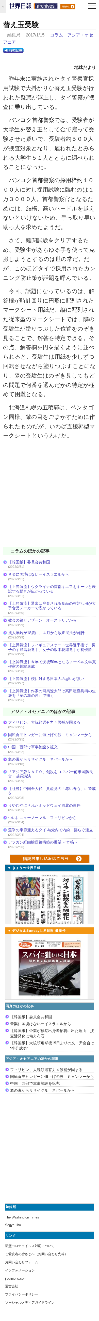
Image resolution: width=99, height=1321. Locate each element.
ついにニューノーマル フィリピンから (42, 817)
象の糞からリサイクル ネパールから (40, 759)
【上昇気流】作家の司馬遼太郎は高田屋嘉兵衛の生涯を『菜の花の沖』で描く (52, 693)
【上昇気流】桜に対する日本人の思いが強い (46, 678)
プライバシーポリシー (21, 1294)
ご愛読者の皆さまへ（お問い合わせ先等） (36, 1254)
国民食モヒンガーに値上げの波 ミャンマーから (50, 735)
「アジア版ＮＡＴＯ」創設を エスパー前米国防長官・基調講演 (50, 774)
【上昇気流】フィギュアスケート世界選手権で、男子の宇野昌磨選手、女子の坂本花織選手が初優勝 (52, 647)
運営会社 (11, 1286)
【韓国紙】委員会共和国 (29, 562)
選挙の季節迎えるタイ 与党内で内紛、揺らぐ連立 (50, 830)
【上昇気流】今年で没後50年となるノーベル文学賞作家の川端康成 (52, 664)
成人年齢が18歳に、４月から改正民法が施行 (46, 633)
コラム (56, 35)
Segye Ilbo (13, 1225)
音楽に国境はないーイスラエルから (38, 574)
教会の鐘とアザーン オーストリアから (42, 620)
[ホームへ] (33, 7)
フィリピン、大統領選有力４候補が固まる (44, 722)
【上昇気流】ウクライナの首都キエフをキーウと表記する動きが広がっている (52, 588)
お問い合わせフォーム (21, 1262)
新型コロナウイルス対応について (30, 1246)
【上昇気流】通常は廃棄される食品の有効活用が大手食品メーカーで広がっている (52, 605)
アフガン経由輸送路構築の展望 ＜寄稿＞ (43, 842)
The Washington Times (22, 1217)
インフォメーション (20, 1270)
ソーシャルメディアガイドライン (30, 1302)
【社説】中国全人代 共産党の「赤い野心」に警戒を (52, 790)
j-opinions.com (15, 1278)
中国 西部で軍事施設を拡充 (33, 747)
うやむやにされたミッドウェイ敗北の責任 (44, 805)
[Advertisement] (49, 496)
